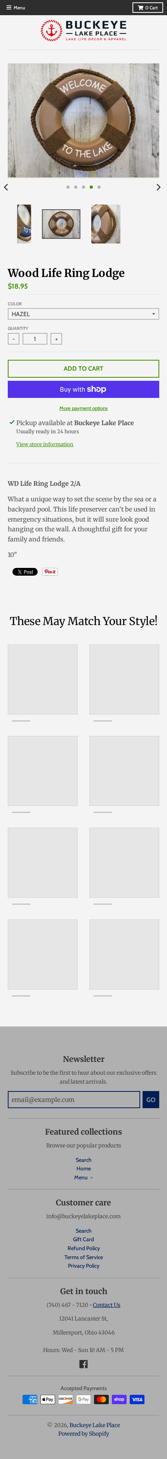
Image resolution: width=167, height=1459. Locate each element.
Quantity (18, 328)
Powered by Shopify (83, 1433)
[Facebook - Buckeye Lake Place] (83, 1364)
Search (84, 1159)
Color (15, 304)
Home (84, 1168)
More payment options (83, 408)
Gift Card (83, 1239)
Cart (151, 8)
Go (150, 1099)
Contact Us (106, 1304)
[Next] (158, 187)
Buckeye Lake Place (95, 1425)
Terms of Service (83, 1257)
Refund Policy (84, 1248)
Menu (81, 1177)
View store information (44, 444)
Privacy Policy (83, 1265)
